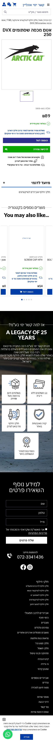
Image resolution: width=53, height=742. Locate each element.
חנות (41, 20)
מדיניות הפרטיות (37, 533)
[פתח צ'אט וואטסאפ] (8, 734)
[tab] (26, 183)
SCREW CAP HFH (33, 259)
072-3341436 (30, 555)
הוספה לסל (42, 140)
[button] (48, 4)
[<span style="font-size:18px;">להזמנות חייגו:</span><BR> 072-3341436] (10, 556)
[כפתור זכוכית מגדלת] (5, 12)
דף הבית (48, 20)
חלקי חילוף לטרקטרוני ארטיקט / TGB (22, 20)
